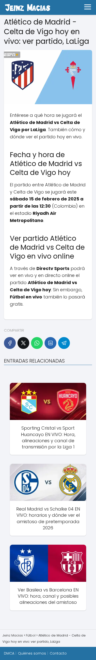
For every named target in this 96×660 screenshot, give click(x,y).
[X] (23, 343)
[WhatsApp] (37, 343)
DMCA (9, 653)
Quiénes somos (32, 653)
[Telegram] (64, 343)
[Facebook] (10, 343)
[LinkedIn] (50, 343)
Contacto (58, 653)
